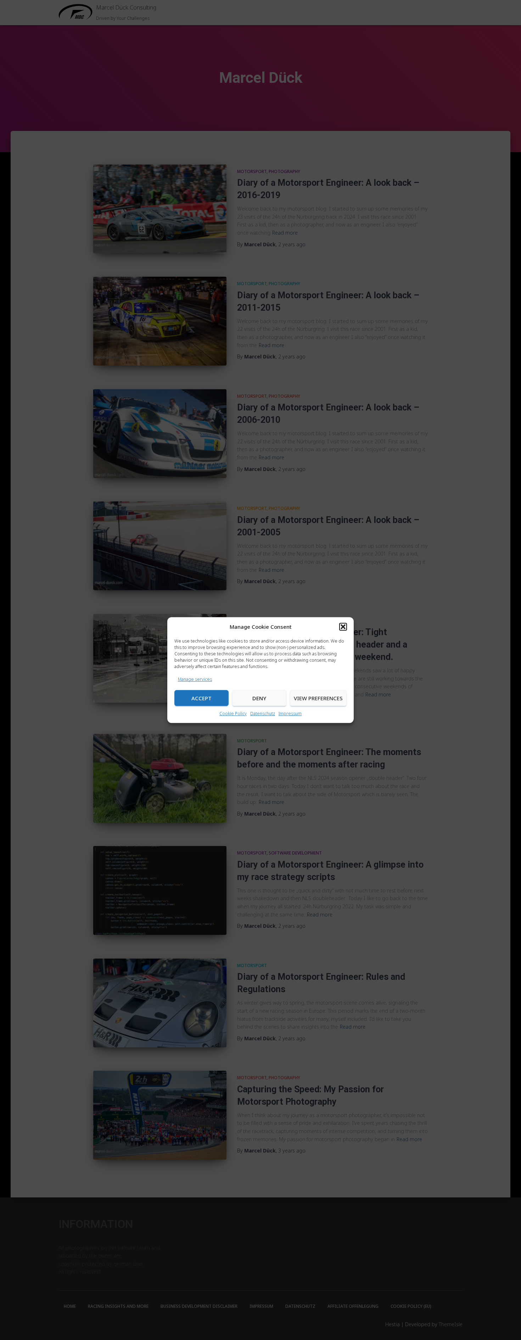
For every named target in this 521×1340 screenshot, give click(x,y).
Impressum (290, 714)
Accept (201, 698)
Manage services (195, 679)
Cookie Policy (233, 714)
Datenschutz (262, 714)
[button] (343, 626)
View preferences (318, 698)
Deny (259, 698)
